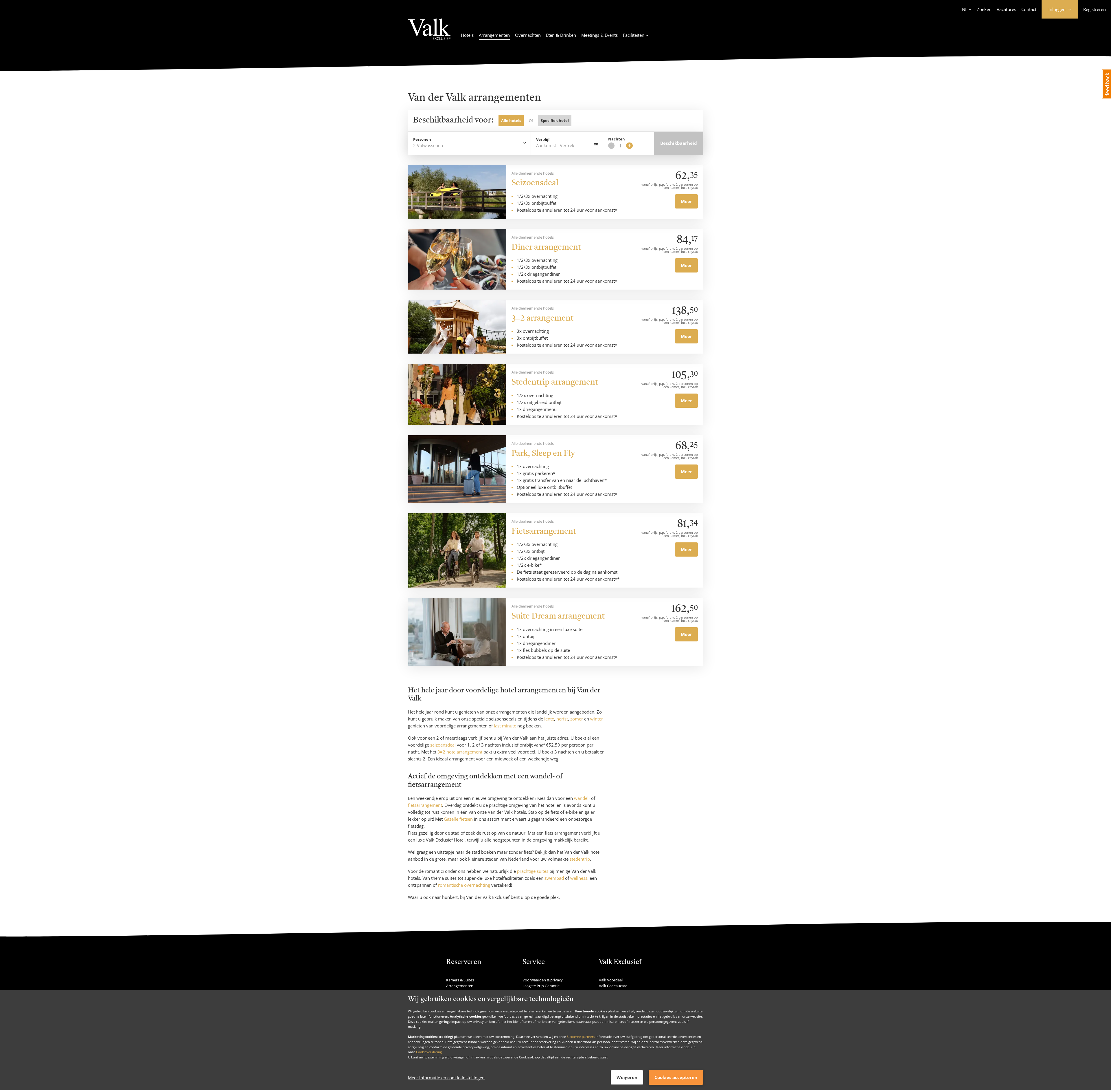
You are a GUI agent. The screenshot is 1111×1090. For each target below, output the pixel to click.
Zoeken (984, 9)
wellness (578, 878)
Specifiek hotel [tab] (555, 120)
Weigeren (627, 1077)
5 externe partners (581, 1036)
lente (549, 719)
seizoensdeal (443, 745)
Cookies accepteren (675, 1077)
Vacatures (1006, 9)
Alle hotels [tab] (511, 120)
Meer (686, 201)
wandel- (582, 798)
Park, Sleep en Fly (543, 454)
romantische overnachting (464, 885)
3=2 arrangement (542, 318)
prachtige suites (532, 871)
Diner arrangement (546, 248)
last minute (505, 726)
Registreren (1094, 9)
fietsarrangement (425, 805)
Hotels (467, 35)
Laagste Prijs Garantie (541, 985)
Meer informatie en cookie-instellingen (446, 1077)
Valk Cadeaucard (613, 985)
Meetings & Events (599, 35)
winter (596, 719)
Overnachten (528, 35)
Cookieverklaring (429, 1052)
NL (964, 9)
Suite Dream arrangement (558, 616)
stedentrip (580, 859)
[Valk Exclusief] (429, 33)
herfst (562, 719)
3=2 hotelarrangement (459, 752)
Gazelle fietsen (458, 819)
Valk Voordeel (611, 980)
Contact (1028, 9)
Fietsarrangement (544, 532)
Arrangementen (494, 35)
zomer (576, 719)
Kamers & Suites (460, 980)
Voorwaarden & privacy (543, 980)
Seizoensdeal (535, 183)
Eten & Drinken (561, 35)
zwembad (554, 878)
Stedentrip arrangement (555, 382)
